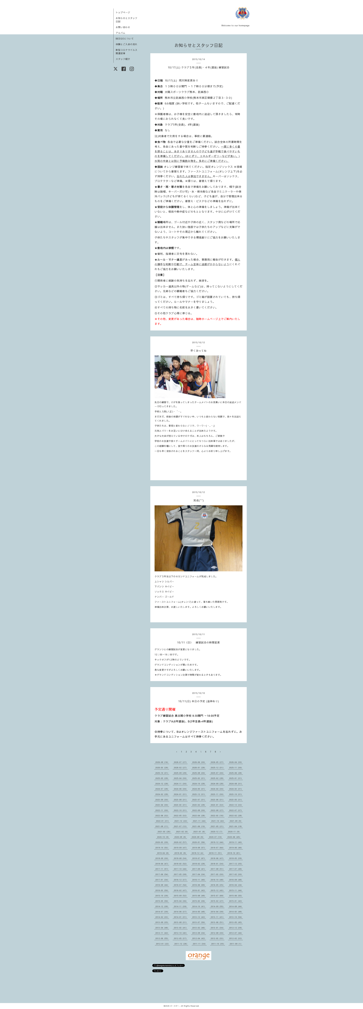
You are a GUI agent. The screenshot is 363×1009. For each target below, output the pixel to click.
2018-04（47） (162, 864)
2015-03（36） (199, 901)
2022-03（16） (217, 815)
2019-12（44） (217, 842)
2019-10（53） (162, 847)
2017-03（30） (217, 874)
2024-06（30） (181, 789)
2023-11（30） (217, 794)
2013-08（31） (181, 922)
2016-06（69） (199, 885)
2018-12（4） (198, 853)
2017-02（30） (236, 874)
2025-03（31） (199, 778)
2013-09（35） (162, 922)
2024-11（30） (181, 783)
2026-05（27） (217, 762)
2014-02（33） (162, 917)
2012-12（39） (236, 928)
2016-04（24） (236, 885)
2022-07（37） (236, 810)
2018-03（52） (181, 864)
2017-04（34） (199, 874)
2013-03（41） (181, 928)
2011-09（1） (236, 944)
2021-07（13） (181, 826)
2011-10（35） (218, 944)
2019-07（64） (217, 847)
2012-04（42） (199, 938)
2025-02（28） (217, 778)
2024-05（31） (199, 789)
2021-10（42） (218, 821)
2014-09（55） (217, 906)
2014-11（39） (181, 906)
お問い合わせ (123, 27)
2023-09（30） (162, 799)
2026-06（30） (199, 762)
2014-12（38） (162, 906)
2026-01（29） (199, 767)
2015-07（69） (217, 895)
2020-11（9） (234, 831)
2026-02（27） (181, 767)
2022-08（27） (217, 810)
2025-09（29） (181, 773)
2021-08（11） (162, 826)
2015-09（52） (181, 895)
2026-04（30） (236, 762)
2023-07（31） (199, 799)
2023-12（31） (199, 794)
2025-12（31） (217, 767)
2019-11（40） (236, 842)
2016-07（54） (181, 885)
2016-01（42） (199, 890)
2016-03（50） (162, 890)
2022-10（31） (181, 810)
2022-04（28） (199, 815)
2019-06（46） (236, 847)
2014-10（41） (199, 906)
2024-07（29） (162, 789)
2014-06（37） (181, 911)
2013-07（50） (199, 922)
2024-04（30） (217, 789)
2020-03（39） (162, 842)
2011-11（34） (200, 944)
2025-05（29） (162, 778)
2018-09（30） (162, 858)
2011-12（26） (181, 944)
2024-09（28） (217, 783)
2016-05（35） (217, 885)
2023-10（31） (236, 794)
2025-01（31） (236, 778)
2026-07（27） (181, 762)
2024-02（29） (162, 794)
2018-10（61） (234, 853)
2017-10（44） (181, 869)
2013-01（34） (217, 928)
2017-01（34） (162, 880)
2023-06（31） (217, 799)
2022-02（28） (236, 815)
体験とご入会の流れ (126, 44)
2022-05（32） (181, 815)
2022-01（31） (163, 821)
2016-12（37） (181, 880)
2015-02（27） (217, 901)
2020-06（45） (234, 837)
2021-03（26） (164, 831)
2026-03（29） (162, 767)
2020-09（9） (180, 837)
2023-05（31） (236, 799)
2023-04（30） (162, 805)
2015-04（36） (181, 901)
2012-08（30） (217, 933)
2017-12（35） (236, 864)
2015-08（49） (199, 895)
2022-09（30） (199, 810)
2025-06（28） (236, 773)
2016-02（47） (181, 890)
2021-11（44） (200, 821)
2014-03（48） (236, 911)
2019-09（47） (181, 847)
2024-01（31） (181, 794)
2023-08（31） (181, 799)
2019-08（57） (199, 847)
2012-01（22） (163, 944)
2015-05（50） (162, 901)
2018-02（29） (199, 864)
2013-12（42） (199, 917)
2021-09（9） (236, 821)
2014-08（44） (236, 906)
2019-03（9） (180, 853)
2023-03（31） (181, 805)
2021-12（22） (181, 821)
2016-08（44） (162, 885)
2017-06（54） (162, 874)
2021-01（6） (199, 831)
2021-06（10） (199, 826)
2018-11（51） (216, 853)
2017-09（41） (199, 869)
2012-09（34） (199, 933)
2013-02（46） (199, 928)
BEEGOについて (125, 38)
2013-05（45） (236, 922)
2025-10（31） (162, 773)
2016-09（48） (236, 880)
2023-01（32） (217, 805)
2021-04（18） (236, 826)
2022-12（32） (236, 805)
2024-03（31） (236, 789)
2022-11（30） (162, 810)
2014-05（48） (199, 911)
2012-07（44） (236, 933)
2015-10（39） (162, 895)
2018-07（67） (199, 858)
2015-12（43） (217, 890)
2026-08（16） (162, 762)
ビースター (175, 1006)
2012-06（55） (162, 938)
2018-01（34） (217, 864)
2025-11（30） (236, 767)
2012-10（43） (181, 933)
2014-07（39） (162, 911)
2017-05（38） (181, 874)
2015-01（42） (236, 901)
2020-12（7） (217, 831)
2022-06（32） (162, 815)
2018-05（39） (236, 858)
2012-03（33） (217, 938)
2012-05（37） (181, 938)
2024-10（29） (199, 783)
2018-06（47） (217, 858)
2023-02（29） (199, 805)
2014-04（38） (217, 911)
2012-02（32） (236, 938)
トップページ (123, 12)
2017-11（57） (162, 869)
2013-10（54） (236, 917)
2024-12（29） (162, 783)
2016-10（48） (217, 880)
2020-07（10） (216, 837)
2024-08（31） (236, 783)
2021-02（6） (182, 831)
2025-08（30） (199, 773)
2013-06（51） (217, 922)
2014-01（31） (181, 917)
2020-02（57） (181, 842)
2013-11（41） (217, 917)
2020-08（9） (198, 837)
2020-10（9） (163, 837)
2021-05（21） (217, 826)
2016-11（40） (199, 880)
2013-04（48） (162, 928)
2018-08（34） (181, 858)
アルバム (120, 32)
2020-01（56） (199, 842)
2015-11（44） (236, 890)
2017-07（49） (236, 869)
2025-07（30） (217, 773)
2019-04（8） (163, 853)
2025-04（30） (181, 778)
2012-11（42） (162, 933)
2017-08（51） (217, 869)
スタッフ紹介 (123, 58)
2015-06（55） (236, 895)
